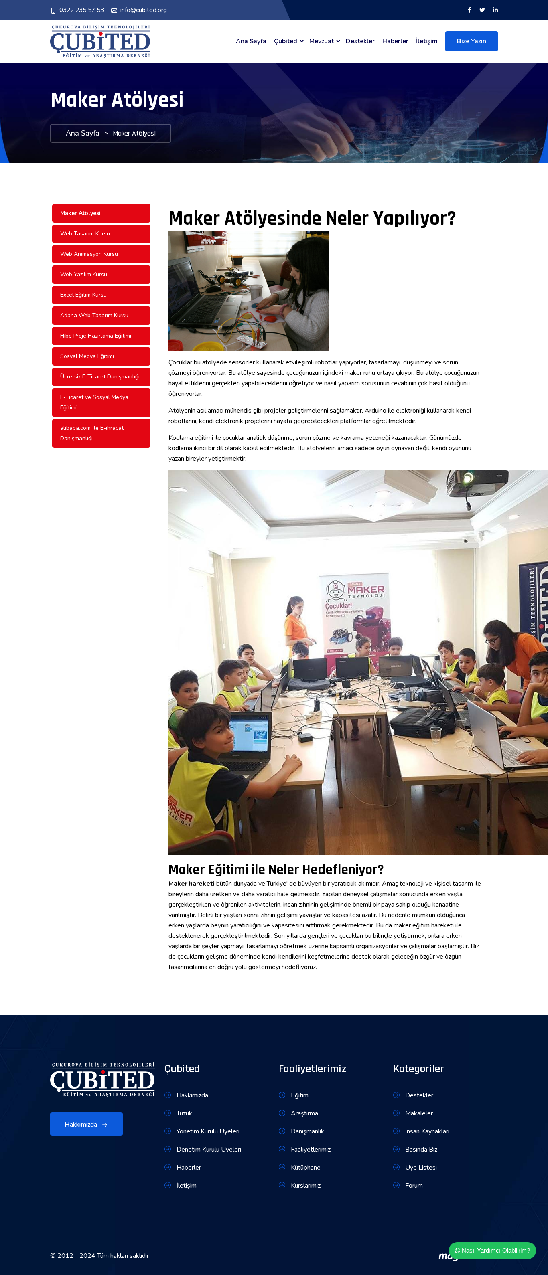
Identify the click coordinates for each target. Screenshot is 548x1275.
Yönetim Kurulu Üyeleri (207, 1131)
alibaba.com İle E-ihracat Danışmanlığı (92, 433)
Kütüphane (305, 1167)
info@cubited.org (143, 10)
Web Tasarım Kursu (85, 233)
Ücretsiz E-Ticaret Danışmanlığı (100, 376)
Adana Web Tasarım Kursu (94, 315)
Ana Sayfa (251, 41)
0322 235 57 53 (81, 10)
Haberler (395, 41)
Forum (413, 1185)
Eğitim (299, 1095)
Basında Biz (420, 1149)
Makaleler (418, 1113)
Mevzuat (321, 41)
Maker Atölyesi (80, 213)
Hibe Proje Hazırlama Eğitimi (95, 336)
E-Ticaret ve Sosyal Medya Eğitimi (94, 402)
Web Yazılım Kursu (83, 274)
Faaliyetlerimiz (310, 1149)
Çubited (285, 41)
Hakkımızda (82, 1124)
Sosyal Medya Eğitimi (87, 356)
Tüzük (183, 1113)
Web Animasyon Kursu (89, 254)
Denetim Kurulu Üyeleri (208, 1149)
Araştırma (303, 1113)
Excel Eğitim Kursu (83, 295)
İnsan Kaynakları (426, 1131)
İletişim (427, 41)
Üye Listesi (420, 1167)
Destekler (360, 41)
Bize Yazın (471, 41)
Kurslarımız (305, 1185)
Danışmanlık (306, 1131)
